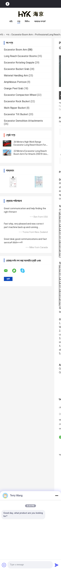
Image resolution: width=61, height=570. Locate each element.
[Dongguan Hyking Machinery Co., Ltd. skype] (24, 271)
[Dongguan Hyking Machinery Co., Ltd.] (30, 14)
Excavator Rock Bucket (17, 101)
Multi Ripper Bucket (15, 107)
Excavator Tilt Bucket (16, 114)
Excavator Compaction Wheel (20, 94)
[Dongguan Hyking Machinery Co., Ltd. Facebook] (7, 4)
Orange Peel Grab (13, 88)
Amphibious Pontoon (15, 81)
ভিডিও (27, 21)
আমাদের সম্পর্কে (39, 21)
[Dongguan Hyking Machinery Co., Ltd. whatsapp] (16, 271)
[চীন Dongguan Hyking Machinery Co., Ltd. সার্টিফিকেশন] (13, 181)
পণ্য (18, 21)
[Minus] (56, 495)
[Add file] (4, 564)
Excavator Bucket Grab (16, 69)
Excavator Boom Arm (22, 34)
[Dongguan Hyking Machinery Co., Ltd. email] (8, 271)
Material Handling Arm (16, 75)
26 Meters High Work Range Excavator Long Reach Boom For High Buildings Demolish (30, 145)
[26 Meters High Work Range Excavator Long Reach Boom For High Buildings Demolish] (7, 143)
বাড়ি (11, 21)
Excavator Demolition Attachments (23, 120)
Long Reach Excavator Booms (20, 56)
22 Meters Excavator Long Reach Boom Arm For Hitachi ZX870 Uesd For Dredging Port (31, 154)
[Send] (56, 564)
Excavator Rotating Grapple (19, 62)
